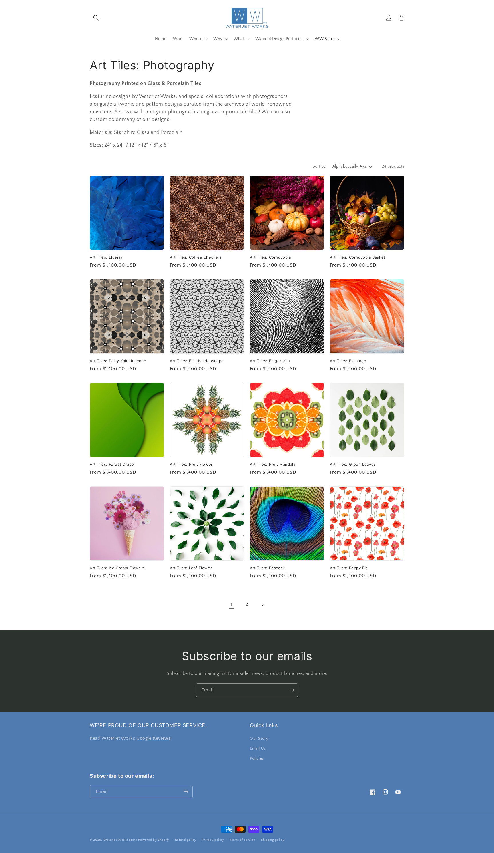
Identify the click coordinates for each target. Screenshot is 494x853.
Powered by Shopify (153, 840)
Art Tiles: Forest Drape (112, 464)
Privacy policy (213, 840)
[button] (96, 17)
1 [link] (231, 604)
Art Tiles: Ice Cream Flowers (117, 568)
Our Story (259, 738)
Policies (257, 758)
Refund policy (185, 840)
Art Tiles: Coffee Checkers (196, 257)
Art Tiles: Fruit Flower (191, 464)
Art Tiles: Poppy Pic (349, 568)
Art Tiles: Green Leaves (353, 464)
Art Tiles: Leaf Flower (191, 568)
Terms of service (242, 840)
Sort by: (320, 166)
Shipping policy (273, 840)
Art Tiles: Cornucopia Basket (357, 257)
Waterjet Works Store (120, 840)
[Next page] (262, 604)
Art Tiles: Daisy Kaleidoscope (118, 360)
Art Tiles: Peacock (267, 568)
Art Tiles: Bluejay (106, 257)
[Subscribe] (292, 690)
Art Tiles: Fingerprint (270, 360)
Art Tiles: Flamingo (348, 360)
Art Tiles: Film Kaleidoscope (197, 360)
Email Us (258, 748)
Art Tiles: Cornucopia (270, 257)
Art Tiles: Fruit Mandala (272, 464)
